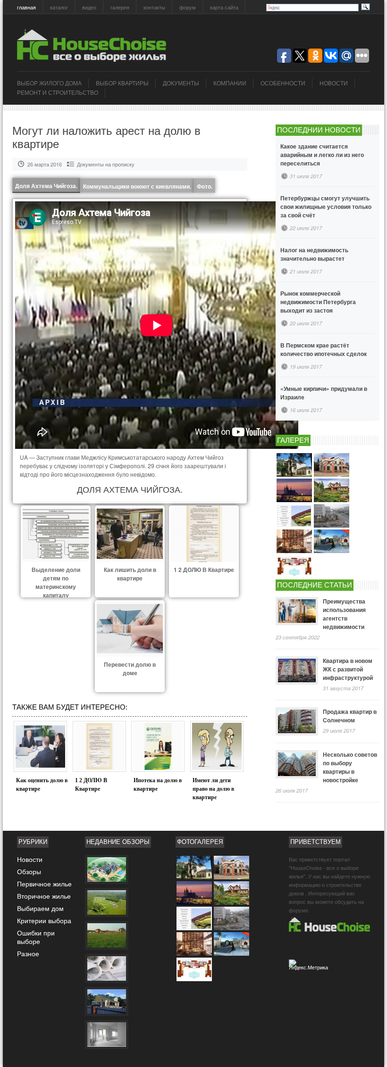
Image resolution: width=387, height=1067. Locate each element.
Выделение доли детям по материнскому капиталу (56, 582)
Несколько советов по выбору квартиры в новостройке (350, 767)
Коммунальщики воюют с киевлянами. (137, 186)
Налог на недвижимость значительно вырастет (314, 254)
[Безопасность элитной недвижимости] (106, 869)
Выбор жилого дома (49, 83)
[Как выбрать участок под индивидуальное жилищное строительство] (106, 902)
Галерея (119, 7)
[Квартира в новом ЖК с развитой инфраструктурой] (297, 670)
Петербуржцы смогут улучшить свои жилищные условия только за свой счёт (325, 206)
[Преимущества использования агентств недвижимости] (297, 611)
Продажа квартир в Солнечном (350, 715)
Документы (181, 83)
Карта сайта (224, 7)
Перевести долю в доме (130, 668)
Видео (89, 7)
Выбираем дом (40, 908)
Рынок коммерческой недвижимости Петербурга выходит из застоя (318, 301)
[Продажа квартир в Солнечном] (297, 721)
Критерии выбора (44, 920)
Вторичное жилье (44, 896)
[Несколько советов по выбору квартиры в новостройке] (297, 764)
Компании (229, 83)
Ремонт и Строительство (57, 93)
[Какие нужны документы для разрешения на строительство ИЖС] (106, 968)
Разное (28, 953)
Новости (334, 83)
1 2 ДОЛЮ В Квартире (204, 569)
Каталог (59, 7)
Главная (26, 7)
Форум (187, 7)
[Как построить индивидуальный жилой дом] (106, 1034)
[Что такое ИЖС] (106, 1001)
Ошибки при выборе (36, 937)
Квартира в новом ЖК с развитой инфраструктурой (348, 669)
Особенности (283, 83)
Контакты (154, 7)
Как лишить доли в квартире (130, 573)
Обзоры (29, 871)
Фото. (204, 186)
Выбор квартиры (122, 83)
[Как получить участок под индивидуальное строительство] (106, 935)
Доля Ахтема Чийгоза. (46, 186)
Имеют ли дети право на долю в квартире (213, 789)
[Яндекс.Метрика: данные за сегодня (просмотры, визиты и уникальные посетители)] (309, 966)
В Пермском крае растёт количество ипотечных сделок (323, 349)
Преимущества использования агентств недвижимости (344, 614)
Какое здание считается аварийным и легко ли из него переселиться (322, 154)
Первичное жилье (44, 883)
